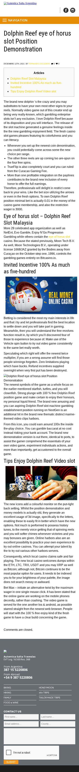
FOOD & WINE (11, 703)
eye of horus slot (59, 236)
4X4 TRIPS (44, 693)
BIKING (7, 688)
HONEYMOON (46, 688)
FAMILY (7, 698)
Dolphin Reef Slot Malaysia (28, 78)
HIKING (7, 693)
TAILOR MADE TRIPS (49, 698)
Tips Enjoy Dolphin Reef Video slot (33, 91)
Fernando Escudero (39, 64)
